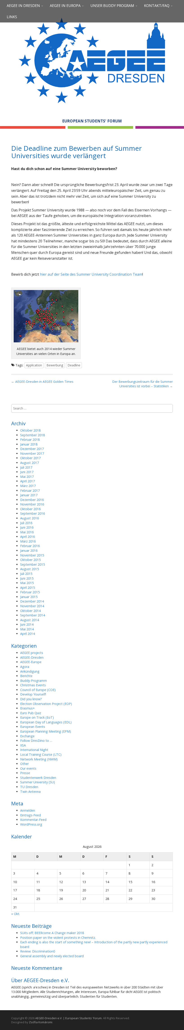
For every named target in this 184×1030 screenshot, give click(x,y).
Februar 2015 (30, 592)
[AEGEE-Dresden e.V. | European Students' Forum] (92, 59)
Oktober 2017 (30, 458)
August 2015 (29, 569)
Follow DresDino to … (36, 740)
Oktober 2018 (30, 430)
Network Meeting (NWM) (39, 759)
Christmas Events (33, 685)
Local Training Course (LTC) (40, 754)
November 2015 (32, 555)
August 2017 (29, 463)
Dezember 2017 (32, 449)
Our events (28, 768)
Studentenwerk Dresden (38, 777)
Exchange (27, 736)
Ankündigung (29, 671)
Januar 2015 (28, 597)
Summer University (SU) (37, 782)
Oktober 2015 (30, 560)
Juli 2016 (26, 523)
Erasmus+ (27, 708)
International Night (34, 750)
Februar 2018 (30, 439)
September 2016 (32, 513)
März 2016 (28, 541)
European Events (32, 726)
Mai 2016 (27, 532)
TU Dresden (29, 787)
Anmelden (27, 810)
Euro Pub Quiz (30, 713)
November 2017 (32, 453)
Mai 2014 (27, 629)
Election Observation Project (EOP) (46, 704)
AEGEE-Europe (31, 662)
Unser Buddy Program (112, 5)
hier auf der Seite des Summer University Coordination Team (91, 274)
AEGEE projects (31, 653)
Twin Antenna (30, 791)
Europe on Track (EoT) (37, 717)
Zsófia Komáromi (40, 1022)
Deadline (74, 365)
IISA (23, 745)
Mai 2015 (27, 583)
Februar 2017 (30, 490)
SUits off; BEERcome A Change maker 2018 (52, 933)
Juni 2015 (26, 578)
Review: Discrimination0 (37, 951)
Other (24, 764)
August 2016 (29, 518)
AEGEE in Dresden (24, 5)
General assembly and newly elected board (52, 956)
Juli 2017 (26, 467)
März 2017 (28, 486)
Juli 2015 (26, 573)
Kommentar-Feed (33, 819)
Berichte (26, 676)
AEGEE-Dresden (32, 657)
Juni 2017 (26, 472)
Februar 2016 (30, 546)
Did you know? (31, 699)
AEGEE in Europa (65, 5)
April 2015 (27, 587)
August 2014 (29, 620)
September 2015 (32, 564)
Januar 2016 (28, 550)
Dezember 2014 (32, 601)
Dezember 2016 (32, 500)
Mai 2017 (27, 476)
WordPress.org (31, 824)
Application (34, 365)
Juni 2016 (26, 527)
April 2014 (27, 633)
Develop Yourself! (33, 694)
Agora (24, 667)
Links (12, 16)
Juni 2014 (26, 624)
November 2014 (32, 606)
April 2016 (27, 536)
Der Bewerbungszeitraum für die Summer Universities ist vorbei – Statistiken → (142, 383)
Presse (25, 773)
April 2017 (27, 481)
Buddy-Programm (33, 680)
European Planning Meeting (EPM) (45, 731)
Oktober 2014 (30, 611)
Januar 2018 (28, 444)
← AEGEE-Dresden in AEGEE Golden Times (42, 381)
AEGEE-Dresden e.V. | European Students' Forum (68, 1018)
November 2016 (32, 504)
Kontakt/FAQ (157, 5)
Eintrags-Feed (30, 815)
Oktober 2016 (30, 509)
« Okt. (15, 914)
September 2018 (32, 435)
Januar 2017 (28, 495)
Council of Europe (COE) (38, 690)
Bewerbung (54, 365)
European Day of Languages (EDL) (46, 722)
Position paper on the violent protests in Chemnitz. (58, 937)
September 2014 (32, 615)
